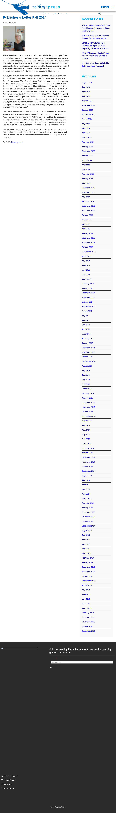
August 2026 (87, 83)
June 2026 (86, 92)
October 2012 (87, 576)
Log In (105, 7)
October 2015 (87, 412)
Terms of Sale (7, 788)
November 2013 (88, 517)
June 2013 (86, 540)
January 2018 (87, 288)
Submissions (6, 784)
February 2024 (88, 142)
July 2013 (86, 535)
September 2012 (88, 581)
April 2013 (86, 549)
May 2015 (86, 434)
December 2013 (88, 512)
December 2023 (88, 151)
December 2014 (88, 457)
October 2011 (87, 626)
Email (54, 658)
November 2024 (88, 105)
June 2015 (86, 430)
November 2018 (88, 242)
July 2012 (86, 590)
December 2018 (88, 238)
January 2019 (87, 233)
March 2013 (86, 553)
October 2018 (87, 247)
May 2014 (86, 489)
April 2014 (86, 494)
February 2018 (88, 284)
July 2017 (86, 316)
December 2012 (88, 567)
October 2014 (87, 466)
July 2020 (86, 197)
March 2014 (86, 498)
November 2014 (88, 462)
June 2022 (86, 165)
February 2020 (88, 201)
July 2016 (86, 370)
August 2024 (87, 119)
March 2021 (86, 183)
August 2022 (87, 160)
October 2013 (87, 521)
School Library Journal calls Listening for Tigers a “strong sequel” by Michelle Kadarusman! (95, 46)
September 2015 (88, 416)
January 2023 (87, 156)
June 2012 (86, 594)
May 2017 (86, 325)
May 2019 (86, 224)
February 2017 (88, 338)
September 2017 (88, 306)
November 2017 (88, 297)
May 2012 (86, 599)
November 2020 (88, 192)
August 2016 (87, 366)
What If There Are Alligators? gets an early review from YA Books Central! (95, 56)
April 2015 (86, 439)
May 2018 (86, 270)
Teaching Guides (8, 780)
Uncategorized (17, 142)
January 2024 (87, 146)
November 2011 (88, 622)
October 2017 (87, 302)
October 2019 (87, 215)
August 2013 (87, 530)
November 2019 (88, 210)
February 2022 (88, 174)
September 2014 (88, 471)
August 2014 (87, 476)
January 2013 (87, 562)
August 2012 (87, 585)
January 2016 (87, 398)
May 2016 (86, 380)
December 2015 (88, 402)
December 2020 (88, 188)
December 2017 (88, 293)
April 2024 (86, 133)
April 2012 (86, 604)
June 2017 (86, 320)
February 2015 (88, 448)
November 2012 (88, 572)
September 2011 (88, 631)
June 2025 (86, 96)
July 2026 (86, 87)
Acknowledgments (9, 776)
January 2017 (87, 343)
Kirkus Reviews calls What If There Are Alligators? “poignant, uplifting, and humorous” (96, 28)
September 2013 (88, 526)
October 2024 (87, 110)
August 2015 (87, 421)
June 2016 (86, 375)
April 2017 (86, 329)
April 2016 (86, 384)
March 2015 (86, 444)
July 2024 (86, 124)
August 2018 (87, 256)
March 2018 (86, 279)
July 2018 (86, 261)
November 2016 (88, 352)
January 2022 (87, 178)
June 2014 (86, 485)
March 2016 (86, 389)
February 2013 (88, 558)
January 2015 (87, 453)
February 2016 (88, 393)
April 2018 (86, 274)
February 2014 (88, 503)
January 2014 (87, 508)
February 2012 (88, 613)
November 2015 (88, 407)
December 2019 (88, 206)
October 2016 (87, 357)
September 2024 (88, 114)
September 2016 (88, 361)
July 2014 (86, 480)
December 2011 (88, 617)
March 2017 (86, 334)
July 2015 (86, 425)
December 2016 (88, 348)
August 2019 (87, 220)
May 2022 (86, 169)
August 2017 (87, 311)
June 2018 (86, 265)
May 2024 (86, 128)
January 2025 (87, 101)
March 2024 (86, 137)
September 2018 (88, 252)
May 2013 (86, 544)
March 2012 (86, 608)
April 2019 (86, 229)
